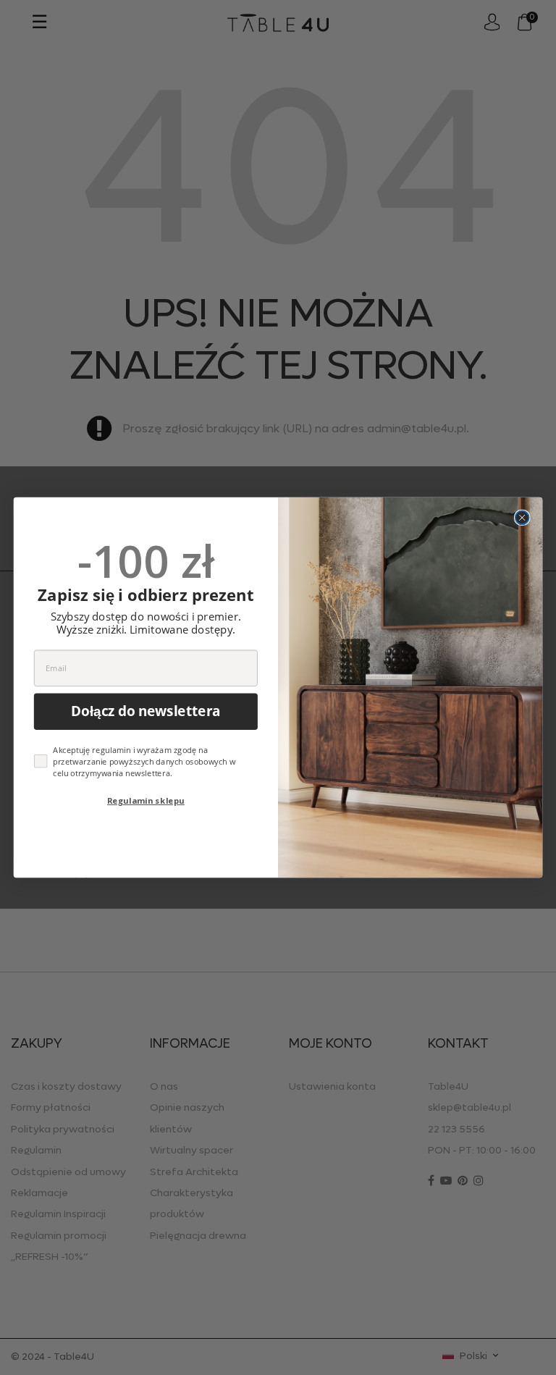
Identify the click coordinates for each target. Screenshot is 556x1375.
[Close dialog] (522, 518)
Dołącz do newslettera (145, 711)
